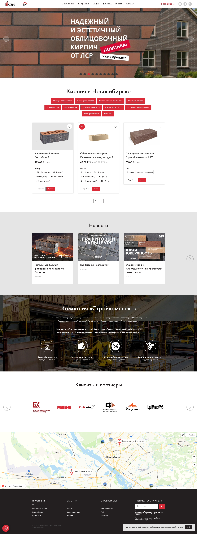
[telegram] (185, 4)
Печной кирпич (53, 107)
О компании (68, 4)
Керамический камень (91, 107)
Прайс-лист (36, 516)
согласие (138, 513)
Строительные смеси (113, 107)
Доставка (107, 4)
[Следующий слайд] (190, 258)
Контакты (130, 4)
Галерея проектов (73, 512)
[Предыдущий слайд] (6, 407)
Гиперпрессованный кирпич (138, 107)
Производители (106, 505)
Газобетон (108, 114)
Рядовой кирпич (70, 107)
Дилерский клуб (107, 508)
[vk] (190, 4)
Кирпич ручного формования (110, 101)
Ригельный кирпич (135, 101)
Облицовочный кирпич (62, 101)
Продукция (83, 4)
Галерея (118, 4)
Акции (96, 4)
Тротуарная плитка (91, 114)
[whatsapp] (180, 4)
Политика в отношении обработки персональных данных (147, 519)
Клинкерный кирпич (85, 101)
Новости (70, 516)
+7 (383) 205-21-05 (167, 4)
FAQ (102, 512)
